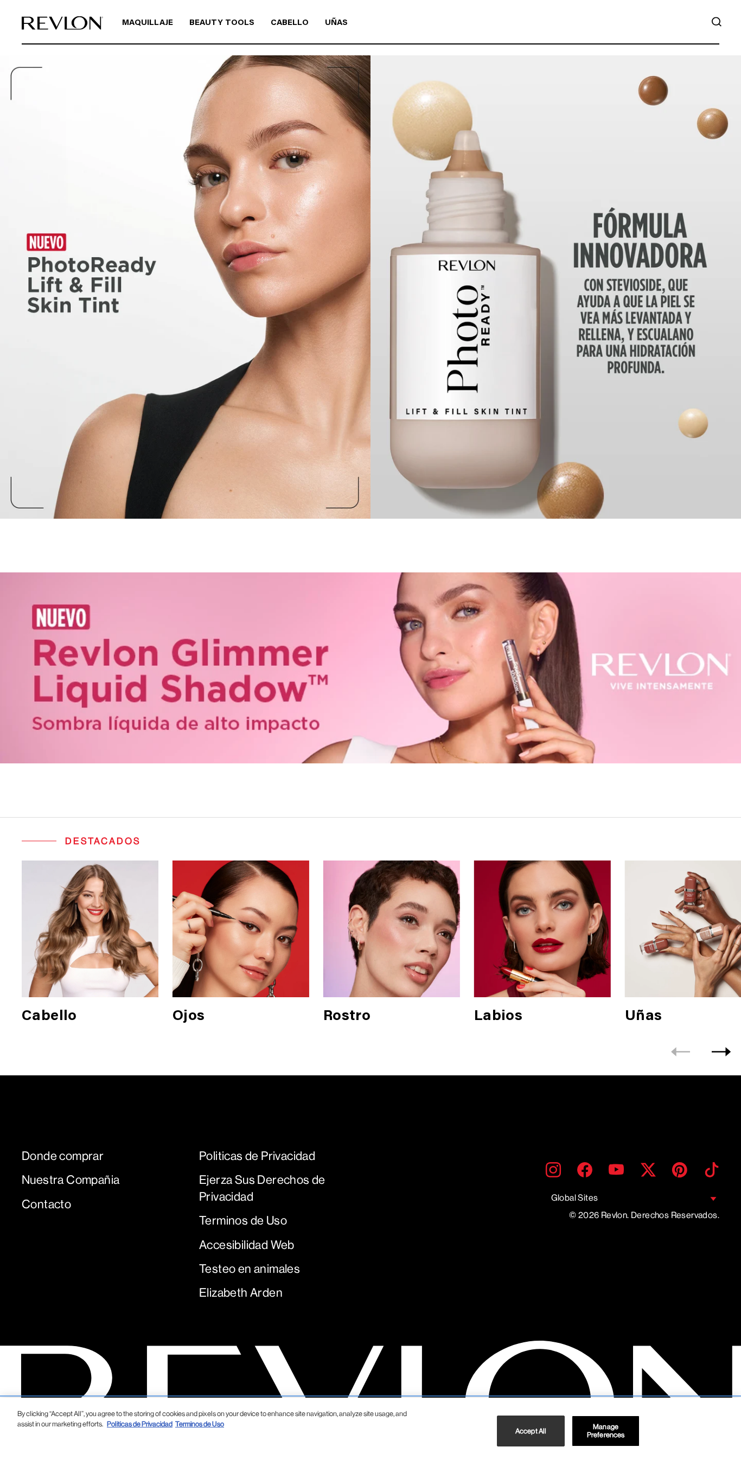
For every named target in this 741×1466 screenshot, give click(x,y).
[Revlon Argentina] (62, 23)
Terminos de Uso (243, 1220)
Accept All (530, 1431)
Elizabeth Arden (241, 1292)
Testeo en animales (249, 1269)
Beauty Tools (221, 23)
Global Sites (574, 1198)
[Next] (721, 1051)
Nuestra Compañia (70, 1180)
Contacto (46, 1204)
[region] (370, 1432)
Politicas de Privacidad (257, 1156)
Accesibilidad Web (247, 1245)
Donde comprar (63, 1156)
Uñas (336, 23)
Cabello (290, 23)
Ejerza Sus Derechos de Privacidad (262, 1188)
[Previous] (680, 1051)
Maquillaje (147, 23)
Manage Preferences (605, 1431)
